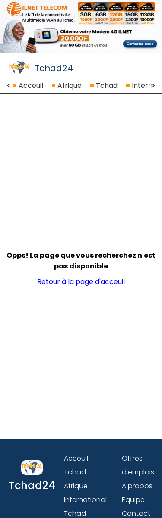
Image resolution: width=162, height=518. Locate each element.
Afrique (69, 85)
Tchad (107, 85)
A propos (137, 486)
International (85, 500)
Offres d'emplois (138, 465)
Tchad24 (54, 68)
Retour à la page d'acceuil (81, 282)
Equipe (133, 500)
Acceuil (31, 85)
